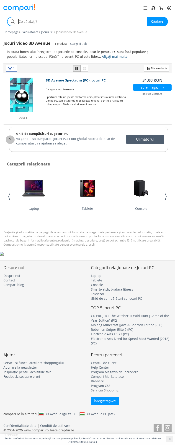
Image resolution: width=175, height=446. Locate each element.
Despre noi (11, 275)
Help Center (100, 367)
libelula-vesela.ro (152, 93)
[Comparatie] (153, 8)
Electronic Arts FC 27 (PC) (110, 334)
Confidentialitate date (19, 425)
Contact (9, 280)
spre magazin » (152, 87)
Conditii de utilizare (55, 425)
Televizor (97, 294)
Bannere (97, 381)
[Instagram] (168, 427)
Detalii (23, 117)
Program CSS (101, 385)
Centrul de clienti (104, 363)
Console (141, 208)
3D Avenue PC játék (100, 414)
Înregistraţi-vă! (105, 401)
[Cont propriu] (169, 8)
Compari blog (13, 285)
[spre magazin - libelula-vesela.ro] (25, 95)
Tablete (87, 208)
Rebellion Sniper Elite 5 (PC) (112, 329)
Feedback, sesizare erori (21, 376)
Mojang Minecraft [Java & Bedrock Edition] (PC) (126, 325)
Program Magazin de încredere (114, 372)
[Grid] (84, 68)
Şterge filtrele (79, 43)
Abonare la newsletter (20, 367)
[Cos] (161, 8)
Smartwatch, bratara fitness (112, 289)
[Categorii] (145, 8)
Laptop (33, 208)
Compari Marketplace (107, 376)
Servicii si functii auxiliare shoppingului (33, 363)
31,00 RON (152, 80)
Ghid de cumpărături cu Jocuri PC (42, 133)
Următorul (145, 139)
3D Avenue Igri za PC (60, 414)
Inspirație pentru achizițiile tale (27, 372)
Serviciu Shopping (104, 390)
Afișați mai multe (115, 56)
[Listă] (77, 68)
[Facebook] (158, 427)
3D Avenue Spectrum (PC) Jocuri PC (76, 80)
